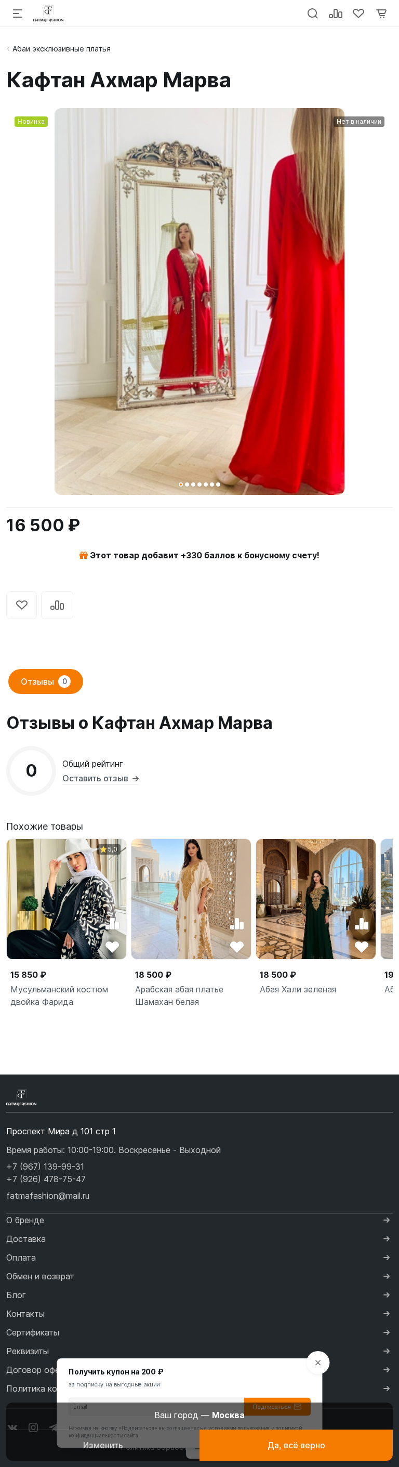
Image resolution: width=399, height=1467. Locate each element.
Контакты (25, 1313)
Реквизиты (27, 1351)
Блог (16, 1295)
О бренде (25, 1220)
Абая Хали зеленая (298, 989)
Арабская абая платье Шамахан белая (179, 995)
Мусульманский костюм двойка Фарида (59, 995)
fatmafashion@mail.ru (47, 1195)
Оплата (21, 1257)
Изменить (103, 1445)
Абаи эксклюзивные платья (61, 48)
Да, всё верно (296, 1445)
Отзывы (44, 681)
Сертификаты (32, 1332)
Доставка (26, 1239)
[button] (181, 484)
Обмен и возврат (40, 1276)
